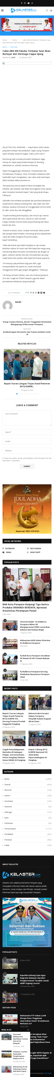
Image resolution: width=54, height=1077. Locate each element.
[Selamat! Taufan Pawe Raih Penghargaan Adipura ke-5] (7, 1054)
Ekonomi (27, 790)
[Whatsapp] (32, 3)
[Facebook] (21, 3)
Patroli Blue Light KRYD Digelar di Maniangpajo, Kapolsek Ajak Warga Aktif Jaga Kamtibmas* (35, 1055)
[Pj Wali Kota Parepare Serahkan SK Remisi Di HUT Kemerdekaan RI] (10, 659)
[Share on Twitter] (33, 292)
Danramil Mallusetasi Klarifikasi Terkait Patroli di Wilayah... (20, 1038)
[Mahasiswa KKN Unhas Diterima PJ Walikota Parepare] (10, 644)
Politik (27, 845)
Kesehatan (27, 801)
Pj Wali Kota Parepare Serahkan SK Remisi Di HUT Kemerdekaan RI (35, 658)
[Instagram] (25, 3)
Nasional (27, 806)
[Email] (28, 3)
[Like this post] (28, 292)
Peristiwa (27, 840)
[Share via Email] (44, 292)
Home (5, 40)
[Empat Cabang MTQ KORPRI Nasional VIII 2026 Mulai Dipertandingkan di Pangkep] (40, 738)
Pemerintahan (27, 828)
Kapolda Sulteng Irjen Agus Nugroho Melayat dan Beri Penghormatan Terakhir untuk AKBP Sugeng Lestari (34, 979)
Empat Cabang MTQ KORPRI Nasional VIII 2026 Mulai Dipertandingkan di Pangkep (38, 754)
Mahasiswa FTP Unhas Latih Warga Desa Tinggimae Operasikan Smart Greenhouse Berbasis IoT (34, 1019)
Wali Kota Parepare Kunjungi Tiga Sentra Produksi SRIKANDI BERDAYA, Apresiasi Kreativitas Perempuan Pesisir (26, 607)
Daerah (27, 784)
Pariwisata (27, 823)
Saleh (13, 57)
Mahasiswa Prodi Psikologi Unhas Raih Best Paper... (20, 1069)
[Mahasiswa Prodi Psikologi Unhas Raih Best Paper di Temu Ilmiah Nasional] (7, 1069)
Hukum (27, 795)
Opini (27, 817)
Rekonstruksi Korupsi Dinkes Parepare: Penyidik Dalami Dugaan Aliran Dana (40, 717)
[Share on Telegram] (38, 292)
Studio (49, 1073)
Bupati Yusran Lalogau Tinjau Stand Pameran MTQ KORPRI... (27, 385)
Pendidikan (27, 834)
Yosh (45, 1073)
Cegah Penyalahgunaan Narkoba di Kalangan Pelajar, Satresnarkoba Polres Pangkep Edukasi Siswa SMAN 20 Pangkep (14, 754)
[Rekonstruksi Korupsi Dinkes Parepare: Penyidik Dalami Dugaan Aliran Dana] (40, 702)
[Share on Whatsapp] (36, 292)
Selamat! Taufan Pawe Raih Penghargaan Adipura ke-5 (20, 1055)
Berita (14, 40)
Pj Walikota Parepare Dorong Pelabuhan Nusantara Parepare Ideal (34, 674)
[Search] (47, 10)
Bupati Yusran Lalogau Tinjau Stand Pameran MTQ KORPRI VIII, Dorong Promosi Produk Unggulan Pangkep (14, 718)
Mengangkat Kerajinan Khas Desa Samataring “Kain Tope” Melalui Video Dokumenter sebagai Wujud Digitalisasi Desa (35, 1038)
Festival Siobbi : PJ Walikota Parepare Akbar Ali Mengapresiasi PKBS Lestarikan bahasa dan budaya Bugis (35, 625)
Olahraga (27, 812)
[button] (6, 371)
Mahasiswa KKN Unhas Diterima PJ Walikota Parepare (35, 641)
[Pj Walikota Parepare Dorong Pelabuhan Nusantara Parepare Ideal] (10, 675)
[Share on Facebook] (30, 292)
